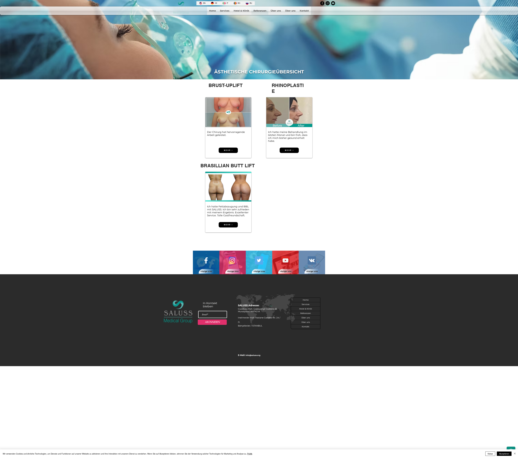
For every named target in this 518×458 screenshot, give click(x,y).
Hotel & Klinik (305, 309)
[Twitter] (259, 260)
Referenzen (305, 313)
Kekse (490, 453)
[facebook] (322, 3)
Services (305, 304)
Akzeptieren (504, 453)
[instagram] (328, 3)
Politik (249, 453)
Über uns (305, 317)
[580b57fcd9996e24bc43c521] (232, 260)
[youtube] (333, 3)
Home (306, 300)
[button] (228, 112)
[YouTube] (285, 260)
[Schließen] (514, 454)
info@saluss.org (253, 355)
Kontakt (305, 326)
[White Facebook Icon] (206, 260)
